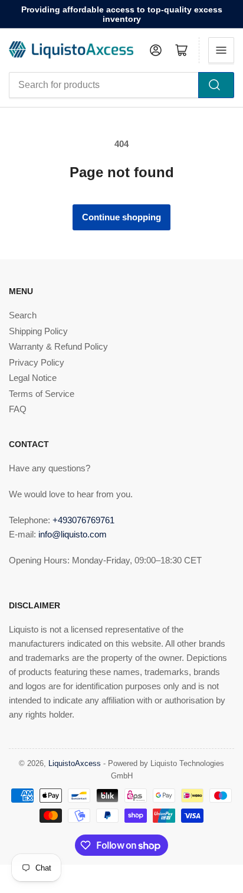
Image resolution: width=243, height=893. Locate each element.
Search (23, 315)
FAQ (18, 409)
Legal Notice (33, 378)
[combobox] (121, 85)
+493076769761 (83, 520)
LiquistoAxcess (74, 763)
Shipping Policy (38, 331)
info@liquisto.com (72, 534)
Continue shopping (121, 217)
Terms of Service (41, 394)
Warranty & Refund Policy (58, 346)
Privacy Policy (36, 362)
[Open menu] (221, 50)
